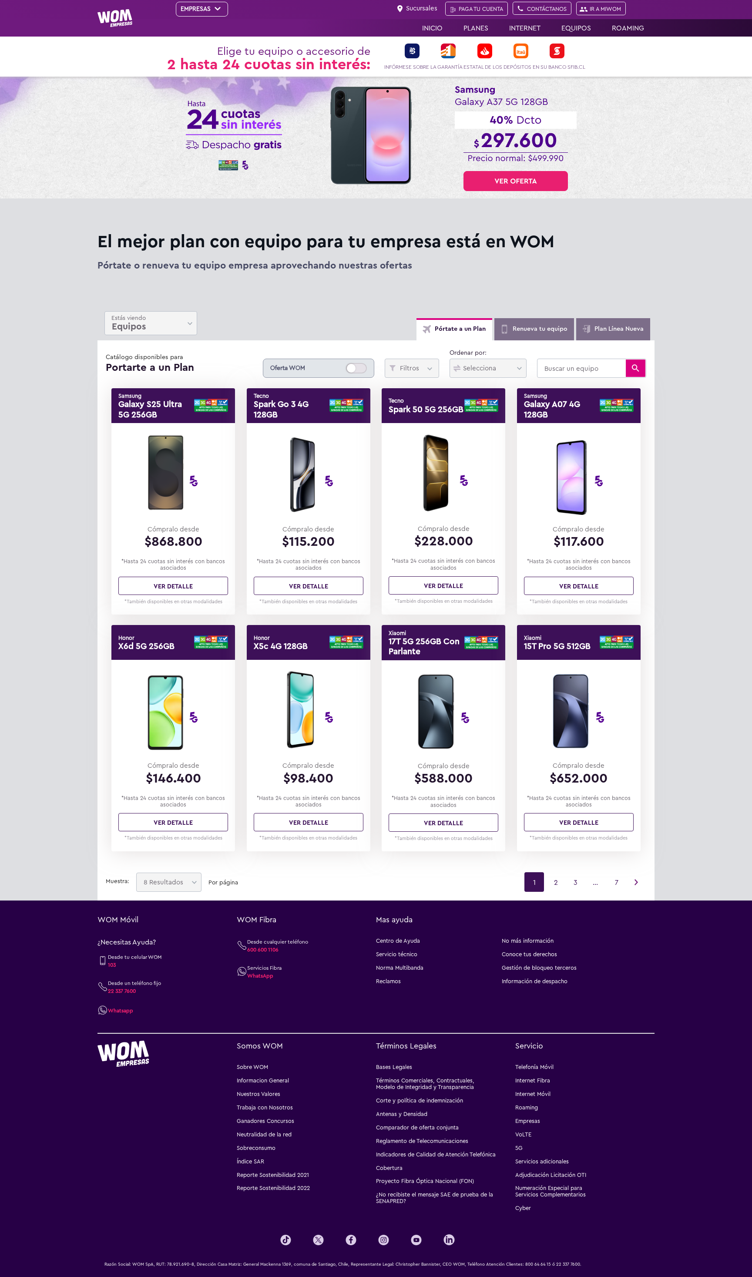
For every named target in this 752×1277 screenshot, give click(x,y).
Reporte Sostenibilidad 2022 (273, 1188)
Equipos (576, 28)
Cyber (523, 1208)
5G (519, 1148)
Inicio (432, 28)
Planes (475, 28)
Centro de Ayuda (398, 941)
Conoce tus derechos (529, 954)
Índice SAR (250, 1161)
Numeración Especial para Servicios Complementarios (550, 1191)
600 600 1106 (263, 949)
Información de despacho (534, 981)
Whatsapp (120, 1010)
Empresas (527, 1121)
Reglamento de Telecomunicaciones (422, 1141)
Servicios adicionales (542, 1161)
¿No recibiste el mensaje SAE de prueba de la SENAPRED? (434, 1197)
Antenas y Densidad (401, 1114)
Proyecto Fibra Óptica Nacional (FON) (425, 1181)
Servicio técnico (396, 954)
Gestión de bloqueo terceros (539, 967)
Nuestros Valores (258, 1094)
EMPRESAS (196, 8)
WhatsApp (260, 975)
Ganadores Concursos (265, 1121)
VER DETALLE (173, 586)
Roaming (628, 28)
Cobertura (389, 1168)
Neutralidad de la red (264, 1134)
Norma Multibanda (399, 967)
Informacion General (263, 1080)
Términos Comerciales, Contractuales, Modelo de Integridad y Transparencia (425, 1083)
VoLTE (523, 1134)
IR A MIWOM (605, 8)
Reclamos (388, 981)
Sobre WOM (252, 1067)
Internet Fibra (532, 1080)
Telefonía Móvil (534, 1067)
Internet (524, 28)
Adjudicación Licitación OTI (550, 1175)
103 (112, 964)
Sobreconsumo (256, 1148)
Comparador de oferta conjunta (417, 1127)
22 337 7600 (122, 991)
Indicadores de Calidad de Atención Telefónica (436, 1154)
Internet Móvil (533, 1094)
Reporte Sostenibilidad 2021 (273, 1175)
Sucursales (421, 8)
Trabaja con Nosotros (265, 1107)
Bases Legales (394, 1067)
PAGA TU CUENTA (481, 8)
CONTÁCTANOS (547, 8)
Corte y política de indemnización (419, 1100)
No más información (528, 941)
